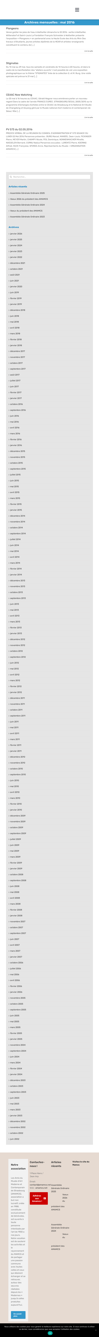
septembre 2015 (18, 469)
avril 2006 (15, 980)
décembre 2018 (17, 310)
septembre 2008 (18, 880)
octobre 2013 (16, 592)
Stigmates (12, 63)
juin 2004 (14, 1056)
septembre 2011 (17, 716)
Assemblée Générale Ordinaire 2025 (27, 193)
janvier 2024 (16, 245)
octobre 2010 (16, 768)
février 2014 (16, 568)
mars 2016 (15, 433)
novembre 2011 (17, 704)
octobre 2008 (16, 874)
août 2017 (14, 375)
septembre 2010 (18, 774)
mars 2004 (15, 1062)
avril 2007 (15, 945)
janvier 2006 (16, 992)
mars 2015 (15, 498)
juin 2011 (14, 721)
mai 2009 (14, 851)
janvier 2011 (16, 751)
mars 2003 (15, 1109)
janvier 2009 (16, 868)
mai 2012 (14, 668)
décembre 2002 (17, 1121)
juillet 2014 (15, 539)
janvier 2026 (16, 233)
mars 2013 (15, 621)
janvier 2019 (16, 304)
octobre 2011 (16, 710)
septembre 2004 (18, 1051)
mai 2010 (14, 786)
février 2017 (15, 392)
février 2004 (16, 1068)
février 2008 (16, 910)
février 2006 (16, 986)
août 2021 (15, 275)
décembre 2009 (17, 815)
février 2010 (16, 804)
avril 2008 (15, 898)
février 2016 (16, 439)
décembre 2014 (17, 516)
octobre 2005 (16, 1004)
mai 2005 (14, 1021)
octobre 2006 (16, 962)
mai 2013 (14, 610)
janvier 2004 (16, 1074)
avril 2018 (14, 328)
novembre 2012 (17, 645)
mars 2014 (15, 563)
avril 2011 (14, 733)
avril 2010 (14, 792)
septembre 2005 (18, 1009)
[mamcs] (81, 1170)
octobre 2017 (16, 363)
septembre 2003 (18, 1092)
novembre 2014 (17, 521)
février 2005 (16, 1033)
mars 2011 (15, 739)
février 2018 (16, 339)
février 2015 (16, 504)
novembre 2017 (17, 357)
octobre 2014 (16, 527)
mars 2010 (15, 798)
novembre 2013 (17, 586)
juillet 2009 (15, 839)
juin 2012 (14, 663)
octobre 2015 (16, 463)
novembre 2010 (17, 763)
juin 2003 (14, 1098)
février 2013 (16, 627)
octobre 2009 (16, 827)
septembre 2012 (18, 657)
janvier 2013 (16, 633)
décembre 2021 (17, 263)
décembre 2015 (17, 451)
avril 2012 (14, 674)
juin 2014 (14, 545)
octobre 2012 (16, 651)
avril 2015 (14, 492)
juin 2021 (14, 280)
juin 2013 (14, 604)
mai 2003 (14, 1103)
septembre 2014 (18, 533)
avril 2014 (14, 557)
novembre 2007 (17, 921)
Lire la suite (88, 51)
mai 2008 (14, 892)
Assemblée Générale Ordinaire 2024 (27, 205)
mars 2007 (15, 951)
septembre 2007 (18, 933)
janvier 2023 (16, 251)
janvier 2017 (16, 398)
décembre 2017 (17, 351)
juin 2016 (14, 416)
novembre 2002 (17, 1127)
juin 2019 (14, 292)
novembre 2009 (17, 821)
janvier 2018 (16, 345)
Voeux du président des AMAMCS (26, 211)
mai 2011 (14, 727)
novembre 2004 (18, 1045)
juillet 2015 (15, 474)
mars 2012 (15, 680)
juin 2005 (14, 1015)
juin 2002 (14, 1139)
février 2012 (16, 686)
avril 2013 (14, 616)
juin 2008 (14, 886)
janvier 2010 (16, 810)
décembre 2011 (17, 698)
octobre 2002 (16, 1133)
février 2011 (15, 745)
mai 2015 (14, 486)
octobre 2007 (16, 927)
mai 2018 (14, 322)
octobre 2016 (16, 404)
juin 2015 (14, 480)
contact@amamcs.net (40, 1185)
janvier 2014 (16, 574)
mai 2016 (14, 422)
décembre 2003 (18, 1080)
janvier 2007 (16, 957)
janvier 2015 (16, 510)
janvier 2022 (16, 257)
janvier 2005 (16, 1039)
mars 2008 (15, 904)
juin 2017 (14, 386)
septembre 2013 (18, 598)
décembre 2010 (17, 757)
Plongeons (12, 28)
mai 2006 (14, 974)
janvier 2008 (16, 915)
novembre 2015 (17, 457)
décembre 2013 (17, 580)
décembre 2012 (17, 639)
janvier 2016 (16, 445)
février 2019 (16, 298)
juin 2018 (14, 316)
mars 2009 (15, 857)
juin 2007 (14, 939)
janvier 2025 (16, 239)
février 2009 (16, 863)
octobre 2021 (16, 269)
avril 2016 (14, 427)
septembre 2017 (18, 369)
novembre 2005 (18, 998)
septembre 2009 (18, 833)
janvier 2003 (16, 1115)
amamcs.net (41, 1188)
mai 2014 (14, 551)
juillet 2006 (15, 968)
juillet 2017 (15, 380)
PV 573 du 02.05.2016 (19, 129)
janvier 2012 (16, 692)
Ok (50, 1333)
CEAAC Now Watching (19, 94)
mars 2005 (15, 1027)
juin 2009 (14, 845)
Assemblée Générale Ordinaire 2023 (27, 216)
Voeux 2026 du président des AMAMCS (29, 199)
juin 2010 (14, 780)
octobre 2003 (16, 1086)
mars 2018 (15, 333)
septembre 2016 (18, 410)
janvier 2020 (16, 286)
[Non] (95, 1330)
